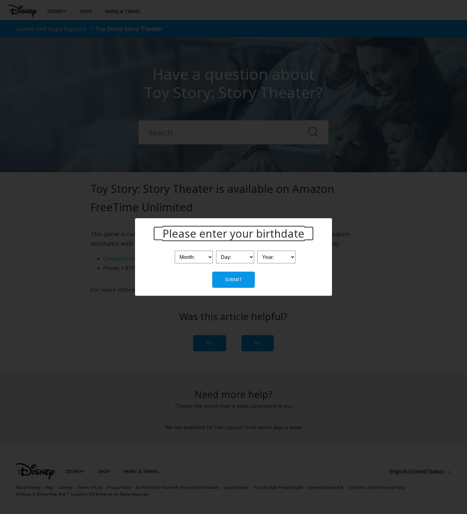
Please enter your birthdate (233, 233)
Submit (233, 279)
